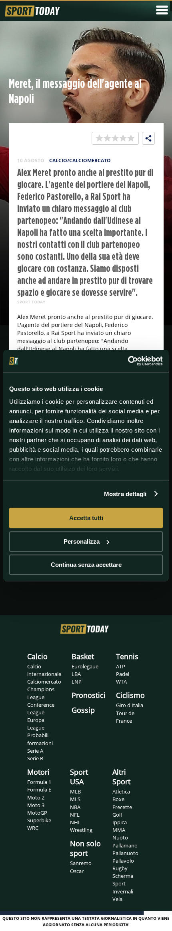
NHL (75, 822)
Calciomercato (44, 681)
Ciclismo (130, 695)
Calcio (37, 656)
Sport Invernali (122, 887)
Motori (38, 772)
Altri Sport (121, 776)
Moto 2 (35, 797)
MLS (75, 799)
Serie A (35, 750)
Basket (83, 656)
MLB (75, 791)
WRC (32, 827)
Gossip (83, 710)
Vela (117, 899)
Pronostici (89, 695)
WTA (121, 681)
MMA (118, 829)
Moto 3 (35, 805)
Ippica (119, 822)
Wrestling (81, 829)
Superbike (39, 820)
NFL (75, 814)
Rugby (120, 868)
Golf (117, 814)
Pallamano (125, 845)
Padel (122, 674)
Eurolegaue (85, 666)
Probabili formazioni (40, 739)
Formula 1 (39, 781)
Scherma (122, 875)
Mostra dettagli (125, 493)
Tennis (127, 656)
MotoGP (37, 812)
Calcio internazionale (44, 670)
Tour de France (125, 717)
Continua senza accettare (86, 564)
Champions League (40, 693)
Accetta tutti (86, 517)
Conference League (40, 708)
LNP (77, 681)
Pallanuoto (125, 853)
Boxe (118, 799)
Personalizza (82, 541)
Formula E (39, 789)
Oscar (77, 871)
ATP (120, 666)
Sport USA (79, 776)
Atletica (121, 791)
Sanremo (81, 863)
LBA (76, 674)
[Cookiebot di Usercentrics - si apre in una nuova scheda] (128, 361)
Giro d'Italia (129, 705)
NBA (75, 807)
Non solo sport (85, 848)
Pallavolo (123, 860)
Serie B (35, 758)
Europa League (35, 723)
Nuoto (120, 837)
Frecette (122, 807)
